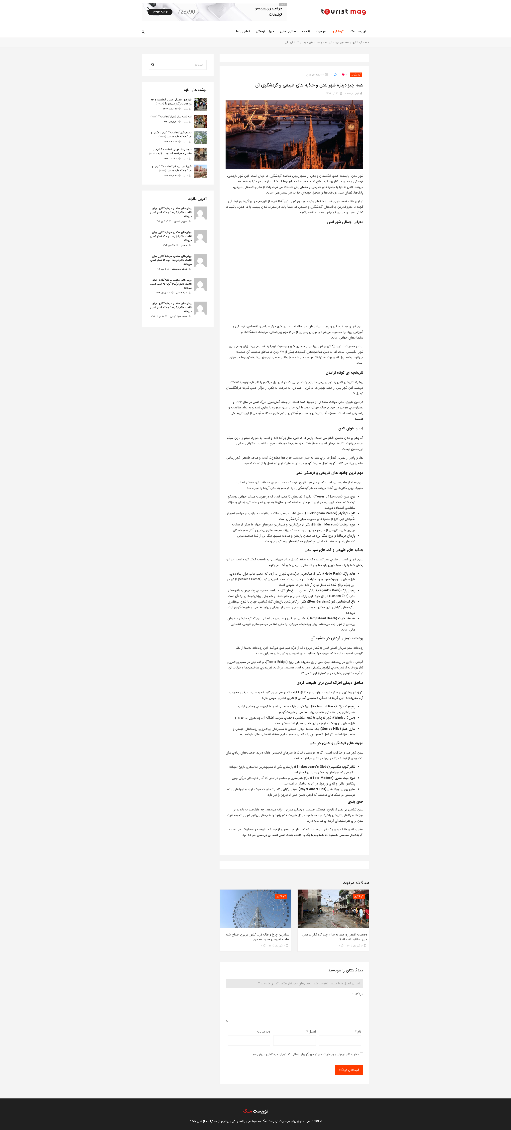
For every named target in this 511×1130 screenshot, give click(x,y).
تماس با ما (243, 31)
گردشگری (338, 31)
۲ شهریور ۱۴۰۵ (277, 945)
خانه (367, 43)
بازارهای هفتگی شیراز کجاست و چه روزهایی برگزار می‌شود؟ (171, 101)
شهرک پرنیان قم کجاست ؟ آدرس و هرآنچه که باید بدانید (172, 168)
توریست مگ (358, 31)
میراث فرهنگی (265, 31)
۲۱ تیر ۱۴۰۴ (332, 93)
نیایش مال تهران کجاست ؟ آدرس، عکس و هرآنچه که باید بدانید (172, 151)
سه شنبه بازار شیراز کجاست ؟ (175, 116)
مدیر (185, 109)
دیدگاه (357, 994)
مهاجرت (321, 31)
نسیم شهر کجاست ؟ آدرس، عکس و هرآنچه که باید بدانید (171, 134)
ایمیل (311, 1031)
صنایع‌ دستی (288, 31)
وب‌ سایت (263, 1031)
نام (358, 1031)
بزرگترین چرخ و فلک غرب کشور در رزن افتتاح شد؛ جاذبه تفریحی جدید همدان (257, 937)
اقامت (306, 31)
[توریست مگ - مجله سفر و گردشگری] (343, 12)
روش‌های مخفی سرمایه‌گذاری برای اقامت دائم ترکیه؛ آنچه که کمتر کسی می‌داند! (171, 212)
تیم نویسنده (352, 93)
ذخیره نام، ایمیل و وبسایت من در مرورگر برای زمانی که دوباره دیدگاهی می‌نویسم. (305, 1054)
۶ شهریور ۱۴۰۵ (355, 945)
